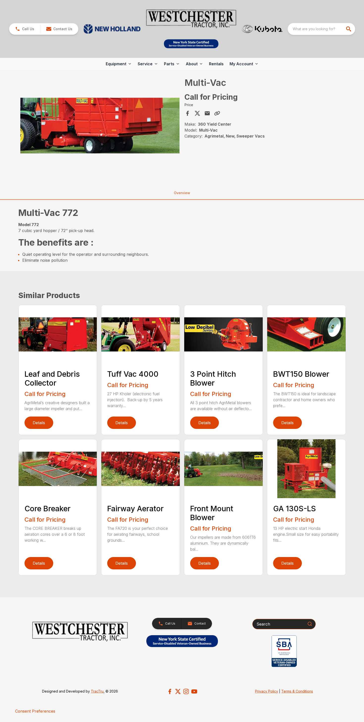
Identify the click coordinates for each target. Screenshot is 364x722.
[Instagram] (186, 691)
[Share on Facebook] (187, 113)
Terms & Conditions (297, 691)
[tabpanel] (100, 126)
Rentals (216, 63)
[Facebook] (170, 691)
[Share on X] (197, 113)
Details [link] (39, 422)
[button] (24, 28)
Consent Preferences (35, 711)
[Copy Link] (217, 113)
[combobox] (321, 29)
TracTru (97, 691)
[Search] (309, 623)
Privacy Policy (266, 691)
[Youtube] (194, 691)
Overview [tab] (182, 193)
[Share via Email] (207, 113)
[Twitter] (178, 691)
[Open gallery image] (100, 125)
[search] (349, 29)
